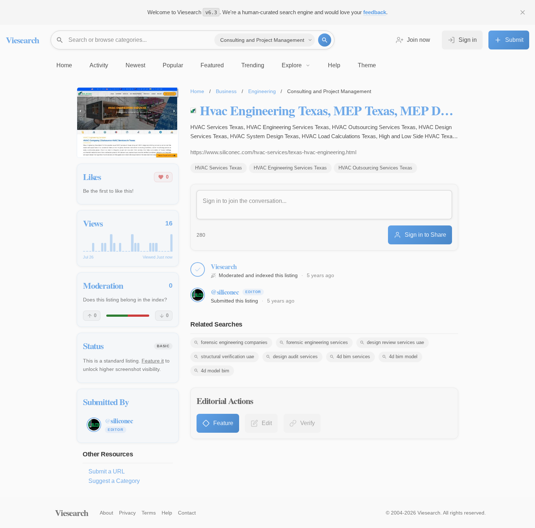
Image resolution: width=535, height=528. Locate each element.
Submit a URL (106, 471)
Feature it (153, 361)
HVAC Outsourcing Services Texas (375, 168)
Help (167, 513)
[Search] (324, 40)
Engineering (262, 91)
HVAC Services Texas (218, 168)
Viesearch (22, 39)
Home (197, 91)
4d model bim (215, 370)
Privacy (127, 513)
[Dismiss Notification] (522, 12)
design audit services (295, 356)
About (106, 513)
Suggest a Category (114, 481)
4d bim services (353, 356)
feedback (374, 12)
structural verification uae (227, 356)
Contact (187, 513)
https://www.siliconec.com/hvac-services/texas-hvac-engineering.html (273, 152)
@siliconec (225, 292)
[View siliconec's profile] (197, 295)
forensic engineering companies (234, 342)
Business (226, 91)
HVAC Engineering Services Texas (290, 168)
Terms (149, 513)
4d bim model (403, 356)
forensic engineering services (317, 342)
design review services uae (395, 342)
